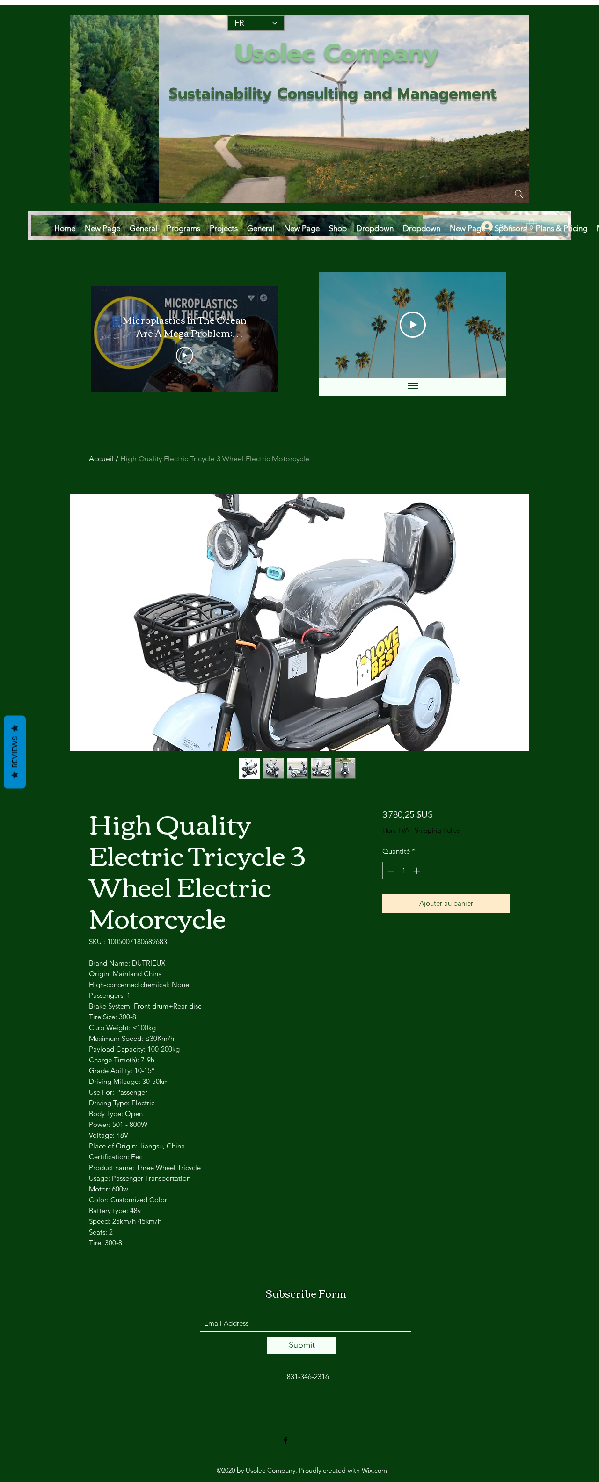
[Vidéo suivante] (487, 324)
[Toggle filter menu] (507, 1425)
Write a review (418, 1336)
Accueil (101, 458)
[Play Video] (184, 355)
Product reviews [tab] (105, 1397)
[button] (374, 228)
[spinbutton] (403, 870)
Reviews (14, 752)
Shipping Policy (437, 830)
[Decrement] (390, 870)
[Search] (519, 194)
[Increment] (417, 870)
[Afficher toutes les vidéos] (413, 387)
